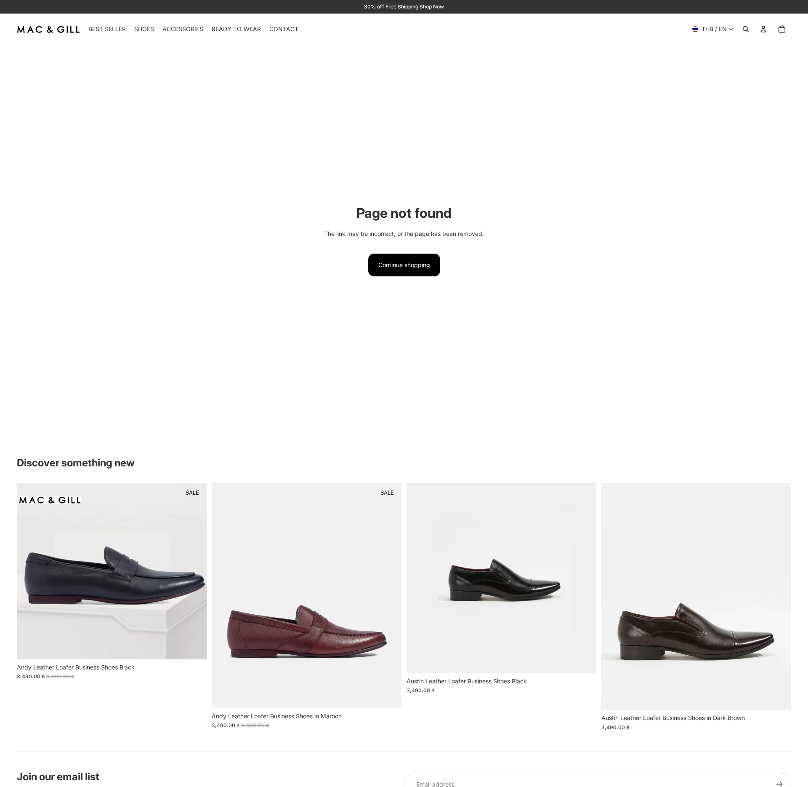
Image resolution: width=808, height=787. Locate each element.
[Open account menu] (763, 29)
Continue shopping (404, 264)
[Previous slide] (29, 571)
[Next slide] (194, 571)
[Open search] (745, 29)
